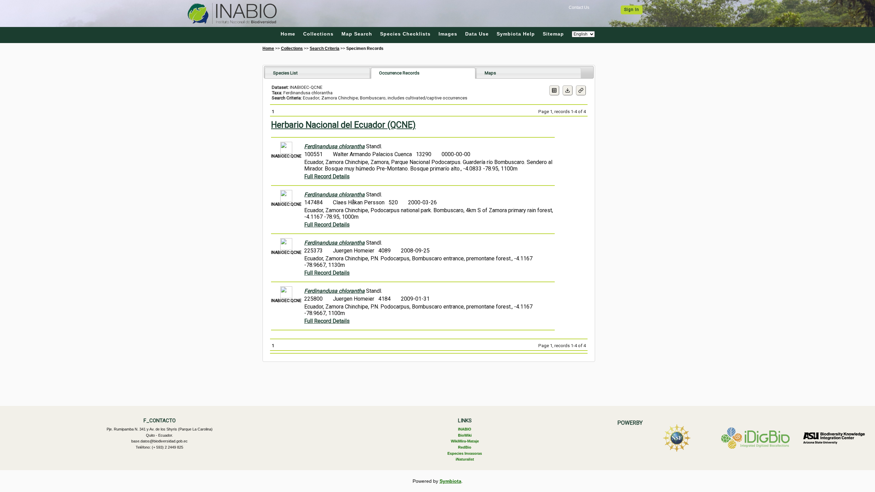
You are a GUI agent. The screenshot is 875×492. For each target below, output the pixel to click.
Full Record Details (327, 176)
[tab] (317, 73)
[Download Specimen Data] (568, 90)
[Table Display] (554, 90)
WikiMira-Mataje (465, 441)
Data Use (477, 34)
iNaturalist (465, 459)
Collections (318, 34)
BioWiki (465, 435)
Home (288, 34)
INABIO (464, 429)
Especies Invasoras (464, 453)
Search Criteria (324, 48)
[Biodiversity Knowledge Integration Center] (834, 438)
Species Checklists (405, 34)
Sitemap (553, 34)
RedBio (464, 447)
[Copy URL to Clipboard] (581, 90)
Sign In (631, 9)
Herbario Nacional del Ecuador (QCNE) (343, 125)
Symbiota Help (516, 34)
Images (448, 34)
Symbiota (450, 481)
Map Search (356, 34)
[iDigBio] (755, 438)
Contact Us (579, 7)
